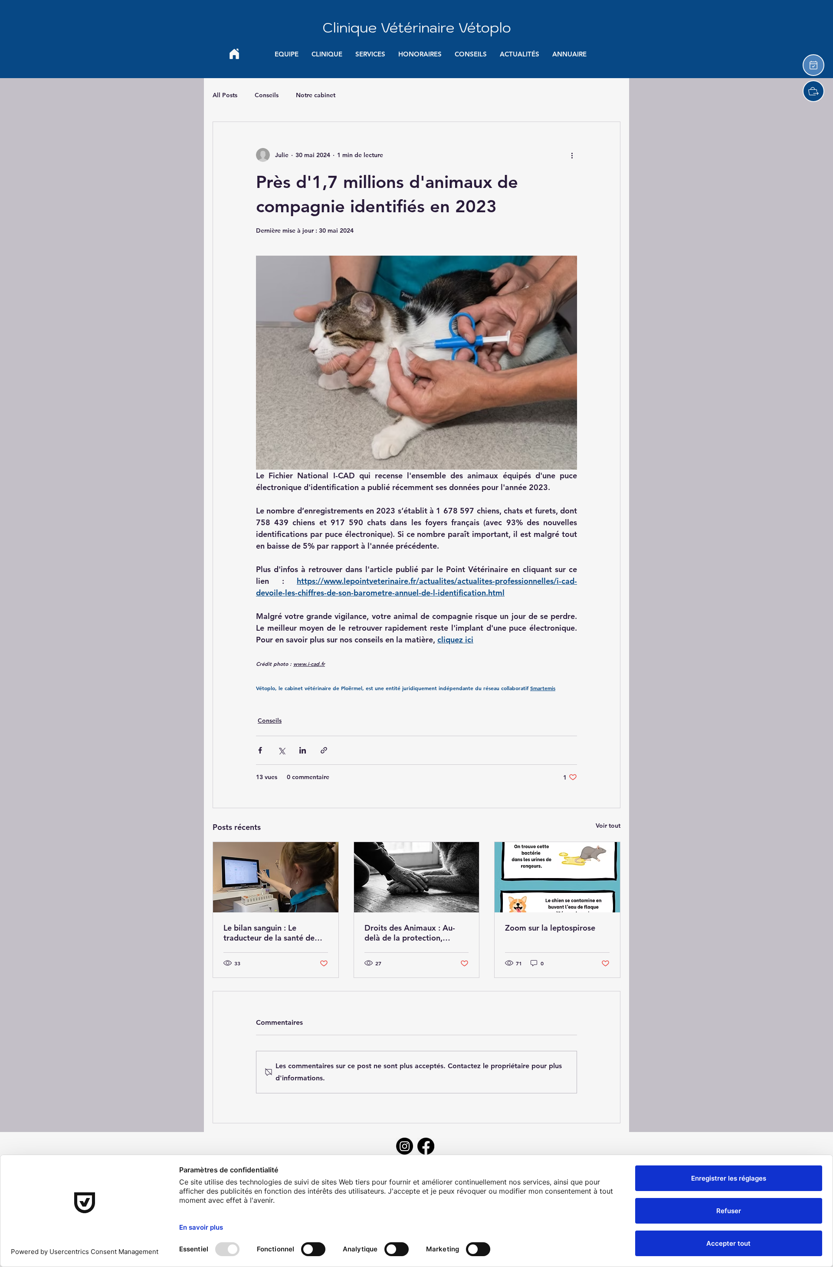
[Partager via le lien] (324, 750)
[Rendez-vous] (813, 65)
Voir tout (608, 825)
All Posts (225, 95)
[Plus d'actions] (572, 155)
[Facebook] (425, 1146)
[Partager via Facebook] (260, 750)
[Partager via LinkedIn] (302, 750)
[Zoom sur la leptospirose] (557, 877)
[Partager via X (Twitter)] (281, 750)
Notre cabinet (315, 95)
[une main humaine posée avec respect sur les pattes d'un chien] (416, 877)
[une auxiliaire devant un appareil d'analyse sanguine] (275, 877)
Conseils (267, 95)
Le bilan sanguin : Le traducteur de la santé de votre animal (269, 933)
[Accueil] (234, 54)
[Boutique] (813, 91)
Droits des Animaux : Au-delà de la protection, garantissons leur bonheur (411, 933)
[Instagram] (404, 1146)
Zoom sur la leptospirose (550, 928)
